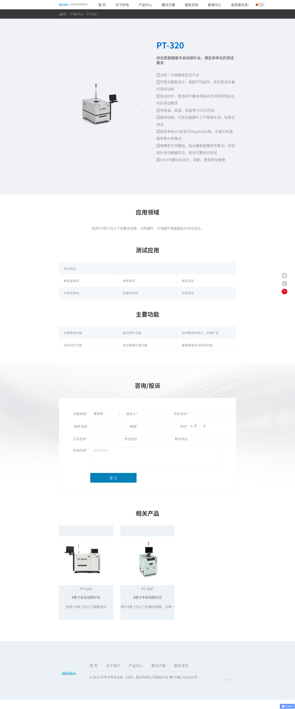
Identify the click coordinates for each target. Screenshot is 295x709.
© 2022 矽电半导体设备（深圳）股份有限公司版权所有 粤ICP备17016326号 (143, 677)
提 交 (113, 477)
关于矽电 (122, 4)
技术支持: (208, 677)
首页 (63, 14)
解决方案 (168, 4)
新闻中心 (214, 4)
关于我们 (113, 665)
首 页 (102, 4)
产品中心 (145, 4)
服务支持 (191, 4)
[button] (60, 104)
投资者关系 (239, 4)
